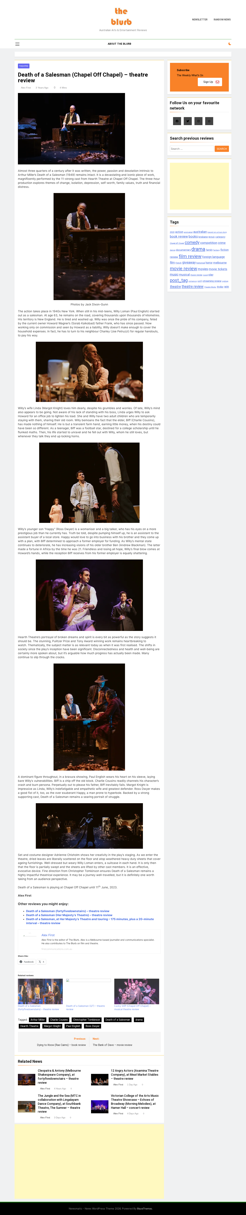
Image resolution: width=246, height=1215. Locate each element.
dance (172, 250)
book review (179, 237)
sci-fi (199, 281)
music (174, 274)
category (220, 236)
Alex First (26, 87)
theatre (175, 287)
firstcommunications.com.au (57, 949)
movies (203, 269)
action (179, 231)
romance (192, 281)
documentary (183, 249)
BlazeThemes (144, 1208)
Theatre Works (210, 287)
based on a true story (217, 232)
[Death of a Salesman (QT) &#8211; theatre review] (88, 991)
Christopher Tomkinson (86, 1019)
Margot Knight (52, 1026)
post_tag (179, 280)
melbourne (220, 262)
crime (222, 243)
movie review (183, 268)
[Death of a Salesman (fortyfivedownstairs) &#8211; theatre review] (40, 991)
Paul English (73, 1026)
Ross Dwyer (93, 1026)
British (212, 237)
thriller (220, 287)
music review (196, 275)
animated (188, 232)
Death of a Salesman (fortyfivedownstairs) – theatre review (67, 911)
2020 (172, 232)
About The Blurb (119, 43)
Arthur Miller (37, 1019)
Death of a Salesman (117, 1019)
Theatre (23, 66)
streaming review (211, 281)
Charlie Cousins (59, 1019)
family (209, 250)
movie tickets (218, 269)
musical (184, 274)
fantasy (216, 250)
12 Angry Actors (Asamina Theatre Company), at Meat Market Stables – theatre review (134, 1074)
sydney (225, 281)
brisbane (203, 236)
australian (200, 231)
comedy (192, 242)
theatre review (192, 286)
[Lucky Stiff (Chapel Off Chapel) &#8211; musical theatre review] (136, 991)
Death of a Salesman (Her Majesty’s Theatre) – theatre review (69, 915)
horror (209, 262)
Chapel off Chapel (177, 243)
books (193, 237)
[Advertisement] (89, 1161)
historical (200, 263)
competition (208, 243)
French (179, 263)
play (211, 274)
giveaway (189, 262)
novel (205, 275)
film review (190, 256)
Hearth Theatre (29, 1026)
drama (139, 1019)
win (226, 286)
